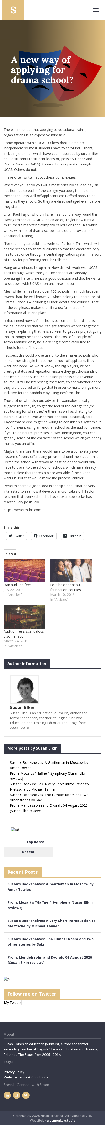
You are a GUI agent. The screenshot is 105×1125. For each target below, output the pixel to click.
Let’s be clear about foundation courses (65, 587)
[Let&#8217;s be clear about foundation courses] (71, 570)
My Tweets (12, 1002)
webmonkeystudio (61, 1120)
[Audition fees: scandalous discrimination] (24, 617)
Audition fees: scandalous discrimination (24, 634)
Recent (28, 851)
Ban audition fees (18, 584)
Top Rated (35, 841)
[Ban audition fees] (24, 570)
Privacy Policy (14, 1072)
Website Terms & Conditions (26, 1077)
